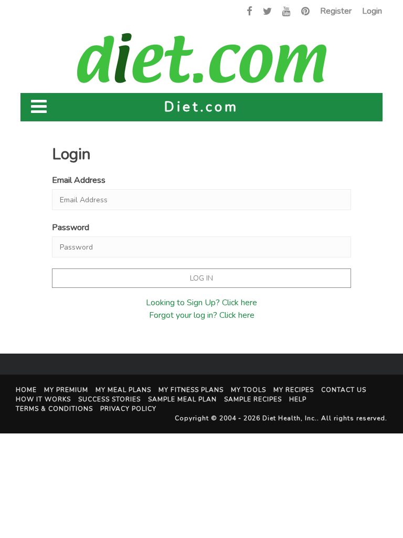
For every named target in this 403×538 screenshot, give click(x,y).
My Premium (66, 390)
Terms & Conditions (54, 409)
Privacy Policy (128, 409)
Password (70, 227)
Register (336, 11)
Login (372, 11)
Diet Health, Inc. (289, 418)
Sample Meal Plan (182, 399)
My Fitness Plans (191, 390)
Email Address (78, 180)
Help (297, 399)
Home (26, 390)
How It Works (43, 399)
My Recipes (293, 390)
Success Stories (109, 399)
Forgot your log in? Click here (201, 315)
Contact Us (343, 390)
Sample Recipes (253, 399)
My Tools (248, 390)
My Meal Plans (123, 390)
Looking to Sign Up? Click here (201, 302)
